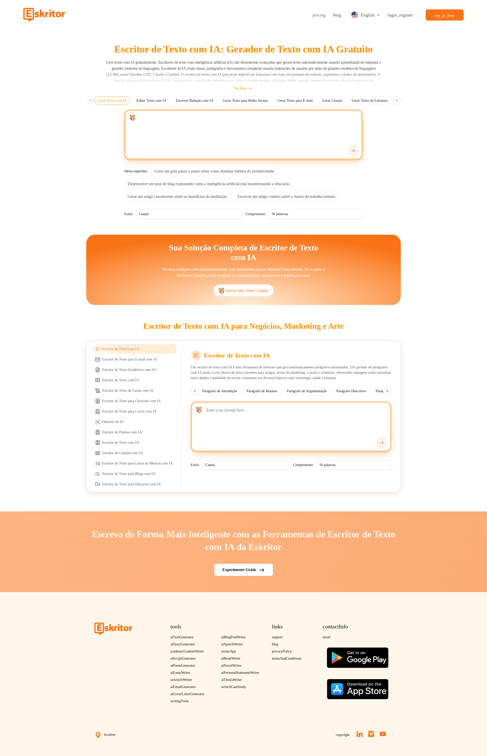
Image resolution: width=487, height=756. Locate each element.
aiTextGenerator (182, 637)
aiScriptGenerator (183, 658)
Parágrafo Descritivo (351, 391)
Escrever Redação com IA (194, 100)
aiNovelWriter (231, 665)
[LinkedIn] (359, 734)
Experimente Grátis (239, 570)
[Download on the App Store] (357, 687)
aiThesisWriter (231, 680)
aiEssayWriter (180, 673)
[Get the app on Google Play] (357, 655)
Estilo (128, 214)
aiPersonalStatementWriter (240, 673)
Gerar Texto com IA (112, 100)
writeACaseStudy (233, 687)
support (277, 637)
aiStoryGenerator (182, 644)
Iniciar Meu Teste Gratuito (247, 290)
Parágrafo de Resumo (262, 391)
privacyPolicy (282, 651)
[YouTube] (383, 734)
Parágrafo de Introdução (219, 391)
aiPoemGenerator (182, 665)
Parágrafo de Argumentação (307, 391)
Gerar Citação (332, 100)
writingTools (179, 701)
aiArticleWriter (181, 680)
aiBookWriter (230, 658)
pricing (318, 15)
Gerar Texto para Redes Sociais (245, 100)
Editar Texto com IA (151, 100)
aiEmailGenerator (183, 687)
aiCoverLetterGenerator (187, 694)
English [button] (368, 15)
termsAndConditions (286, 658)
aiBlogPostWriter (233, 637)
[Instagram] (371, 734)
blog (337, 15)
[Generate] (353, 151)
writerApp (228, 651)
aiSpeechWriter (232, 644)
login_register (400, 15)
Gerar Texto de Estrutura (370, 100)
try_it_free (444, 15)
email (327, 637)
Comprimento (255, 214)
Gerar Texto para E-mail (295, 100)
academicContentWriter (187, 651)
